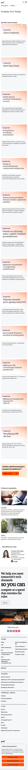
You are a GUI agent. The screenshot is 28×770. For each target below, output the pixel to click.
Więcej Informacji (9, 753)
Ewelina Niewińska (17, 551)
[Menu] (26, 2)
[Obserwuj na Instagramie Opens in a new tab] (16, 631)
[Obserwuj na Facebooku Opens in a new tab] (11, 631)
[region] (13, 756)
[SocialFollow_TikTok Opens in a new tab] (19, 631)
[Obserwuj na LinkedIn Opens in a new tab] (12, 561)
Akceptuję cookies (13, 757)
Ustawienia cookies (13, 764)
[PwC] (3, 2)
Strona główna (4, 5)
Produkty (12, 5)
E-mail (15, 561)
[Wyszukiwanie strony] (23, 2)
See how (5, 602)
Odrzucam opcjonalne (13, 760)
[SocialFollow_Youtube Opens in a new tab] (14, 631)
